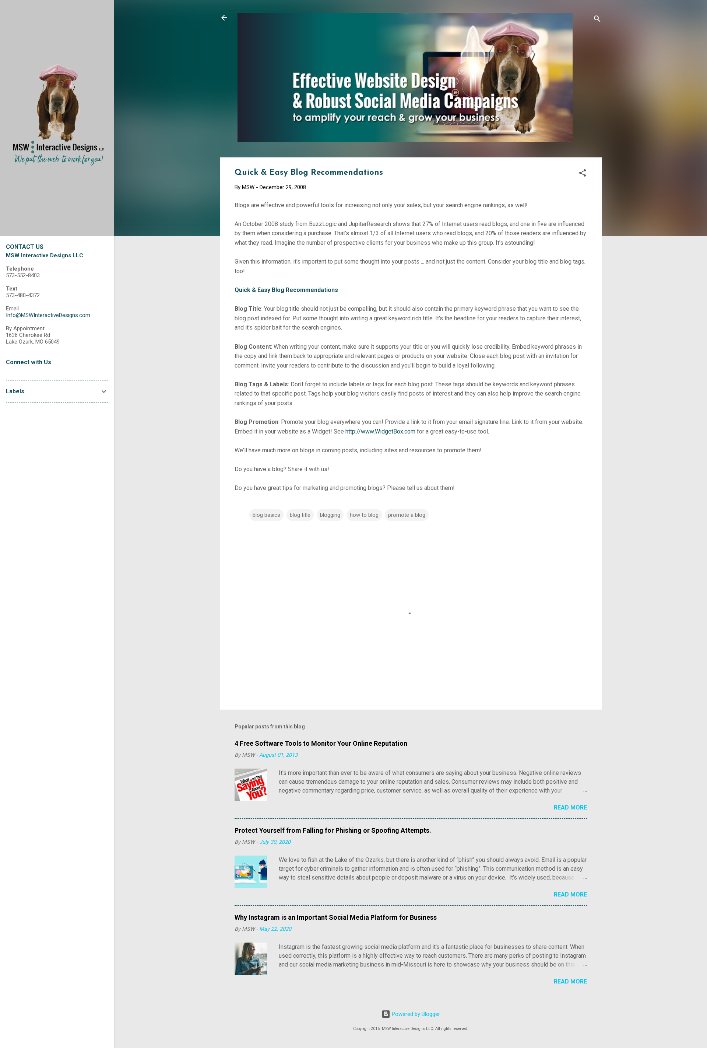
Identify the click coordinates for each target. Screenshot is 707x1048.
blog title (300, 515)
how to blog (364, 515)
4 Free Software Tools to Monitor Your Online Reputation (321, 743)
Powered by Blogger (415, 1014)
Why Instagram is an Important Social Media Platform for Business (336, 917)
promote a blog (406, 515)
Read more (570, 807)
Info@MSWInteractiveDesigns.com (48, 315)
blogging (330, 515)
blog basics (266, 515)
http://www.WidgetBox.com (380, 431)
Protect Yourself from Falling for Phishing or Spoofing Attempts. (333, 830)
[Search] (597, 20)
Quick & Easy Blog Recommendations (286, 289)
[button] (582, 174)
